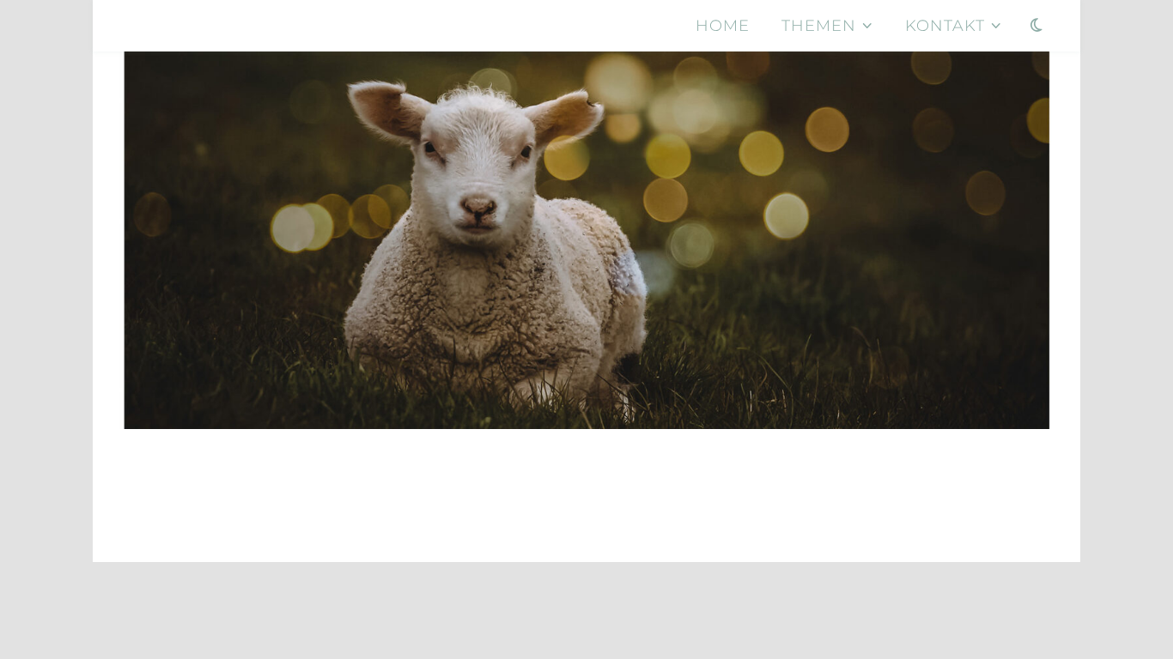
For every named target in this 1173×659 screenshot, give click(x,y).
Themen (818, 25)
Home (723, 25)
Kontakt (945, 25)
